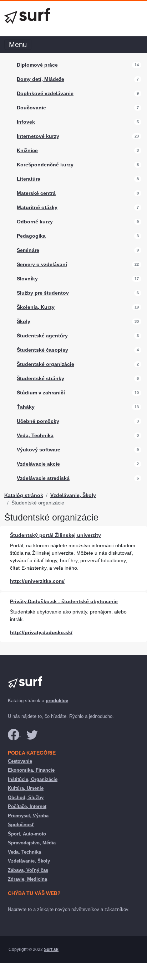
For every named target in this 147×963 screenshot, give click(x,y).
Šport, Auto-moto (27, 834)
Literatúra (28, 179)
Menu (18, 44)
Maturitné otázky (37, 207)
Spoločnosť (21, 824)
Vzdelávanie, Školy (73, 495)
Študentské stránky (40, 378)
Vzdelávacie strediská (43, 478)
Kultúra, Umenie (26, 788)
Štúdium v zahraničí (41, 392)
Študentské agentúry (42, 335)
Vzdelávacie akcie (38, 464)
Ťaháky (26, 407)
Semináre (28, 250)
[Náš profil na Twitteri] (32, 734)
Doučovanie (31, 107)
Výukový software (38, 449)
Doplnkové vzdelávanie (45, 93)
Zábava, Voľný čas (28, 870)
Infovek (26, 122)
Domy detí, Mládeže (40, 79)
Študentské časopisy (42, 350)
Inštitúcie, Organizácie (32, 779)
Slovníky (27, 278)
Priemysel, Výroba (28, 815)
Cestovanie (20, 761)
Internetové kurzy (38, 136)
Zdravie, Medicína (27, 879)
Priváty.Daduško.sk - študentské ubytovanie (64, 601)
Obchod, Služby (26, 797)
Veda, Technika (35, 435)
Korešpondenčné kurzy (45, 164)
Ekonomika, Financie (31, 770)
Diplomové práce (37, 65)
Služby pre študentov (43, 293)
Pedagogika (31, 236)
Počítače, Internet (27, 806)
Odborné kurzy (35, 221)
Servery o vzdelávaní (42, 264)
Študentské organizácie (45, 364)
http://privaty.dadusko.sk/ (41, 632)
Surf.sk (51, 949)
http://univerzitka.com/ (37, 581)
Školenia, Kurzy (36, 307)
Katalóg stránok (23, 495)
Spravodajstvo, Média (32, 842)
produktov (57, 700)
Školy (23, 321)
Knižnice (27, 150)
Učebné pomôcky (38, 421)
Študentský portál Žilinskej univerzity (55, 535)
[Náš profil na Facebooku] (14, 734)
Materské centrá (36, 193)
